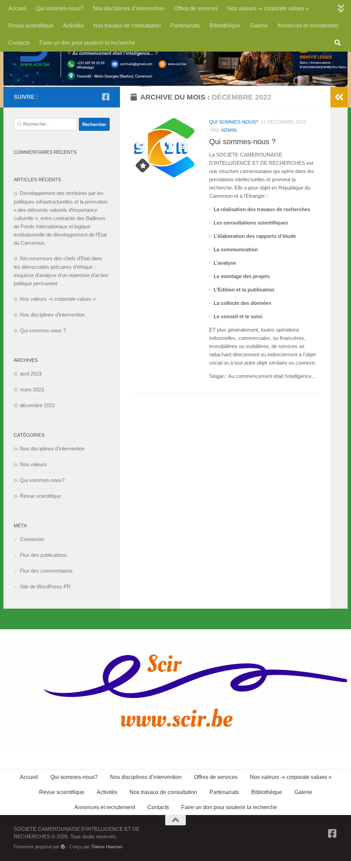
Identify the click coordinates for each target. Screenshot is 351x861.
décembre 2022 (37, 405)
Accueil (17, 8)
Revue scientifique (30, 25)
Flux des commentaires (46, 571)
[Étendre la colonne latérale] (339, 97)
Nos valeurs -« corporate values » (268, 8)
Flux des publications (43, 555)
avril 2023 (30, 374)
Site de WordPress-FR (45, 586)
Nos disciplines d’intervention (129, 8)
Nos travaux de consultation (127, 25)
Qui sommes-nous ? (242, 141)
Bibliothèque (224, 25)
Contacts (19, 43)
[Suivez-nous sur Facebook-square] (105, 97)
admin (229, 130)
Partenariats (185, 25)
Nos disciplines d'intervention (52, 448)
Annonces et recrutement (307, 25)
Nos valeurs (33, 464)
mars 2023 (32, 389)
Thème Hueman (106, 846)
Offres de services (196, 8)
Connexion (32, 539)
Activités (73, 25)
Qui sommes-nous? (59, 8)
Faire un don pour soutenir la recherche (87, 43)
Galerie (259, 25)
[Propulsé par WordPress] (63, 847)
